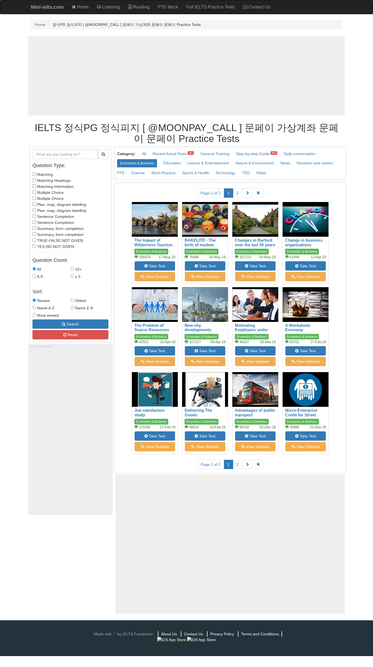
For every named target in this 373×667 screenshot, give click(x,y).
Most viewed (47, 315)
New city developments (198, 327)
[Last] (258, 193)
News (285, 163)
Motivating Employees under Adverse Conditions (254, 330)
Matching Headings (53, 180)
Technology (225, 173)
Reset (72, 335)
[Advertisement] (186, 76)
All (38, 269)
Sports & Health (195, 173)
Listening (110, 7)
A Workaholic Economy (297, 327)
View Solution (157, 276)
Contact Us (258, 7)
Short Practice (163, 173)
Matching (44, 174)
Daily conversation (299, 154)
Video (261, 173)
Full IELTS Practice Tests (210, 7)
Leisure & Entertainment (208, 163)
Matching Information (55, 186)
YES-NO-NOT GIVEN (55, 246)
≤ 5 (77, 276)
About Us (169, 634)
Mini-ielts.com (47, 7)
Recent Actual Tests (170, 154)
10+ (78, 269)
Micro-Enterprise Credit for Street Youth (301, 415)
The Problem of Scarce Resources (151, 327)
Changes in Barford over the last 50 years (255, 242)
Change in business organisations (304, 242)
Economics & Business (137, 163)
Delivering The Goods (198, 412)
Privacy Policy (222, 634)
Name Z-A (83, 308)
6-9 (39, 276)
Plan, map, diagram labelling (61, 204)
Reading (141, 7)
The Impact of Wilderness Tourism (153, 242)
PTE (121, 173)
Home (82, 7)
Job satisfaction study (149, 412)
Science (138, 173)
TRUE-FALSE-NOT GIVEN (59, 240)
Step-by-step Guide (253, 154)
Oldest (80, 300)
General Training (214, 154)
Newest (43, 300)
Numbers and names (315, 163)
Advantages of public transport (255, 412)
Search (72, 324)
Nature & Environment (255, 163)
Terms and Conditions (260, 634)
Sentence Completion (55, 216)
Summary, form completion (60, 228)
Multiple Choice (50, 192)
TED (246, 173)
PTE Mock (168, 7)
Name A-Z (45, 308)
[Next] (247, 193)
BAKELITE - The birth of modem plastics (200, 244)
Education (172, 163)
